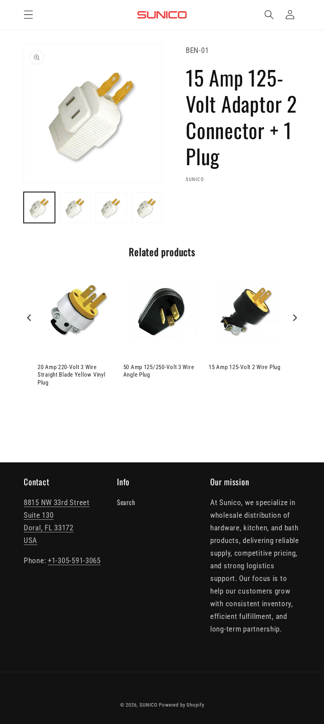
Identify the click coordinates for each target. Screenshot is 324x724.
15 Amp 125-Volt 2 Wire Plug (244, 367)
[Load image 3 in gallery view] (110, 207)
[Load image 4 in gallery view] (146, 207)
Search (126, 502)
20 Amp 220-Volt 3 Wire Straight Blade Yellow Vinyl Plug (71, 375)
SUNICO (148, 705)
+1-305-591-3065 (74, 560)
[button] (28, 14)
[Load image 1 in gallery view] (39, 207)
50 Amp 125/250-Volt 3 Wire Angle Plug (158, 371)
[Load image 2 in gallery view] (75, 207)
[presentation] (29, 317)
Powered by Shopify (181, 705)
